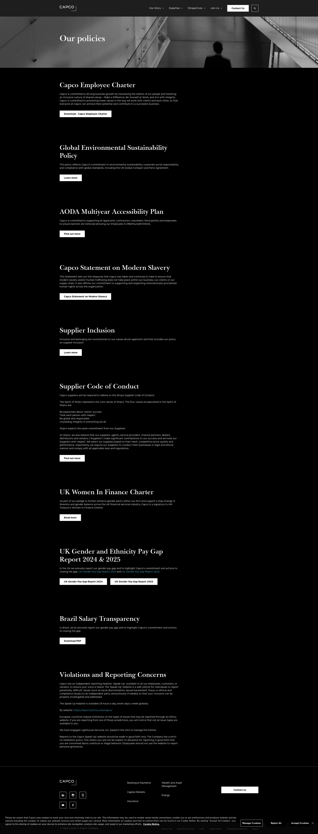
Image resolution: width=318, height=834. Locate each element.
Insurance (132, 801)
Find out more (72, 234)
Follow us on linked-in (63, 795)
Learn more (71, 178)
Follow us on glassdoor (83, 795)
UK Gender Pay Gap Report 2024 (83, 581)
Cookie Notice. (151, 824)
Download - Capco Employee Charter (85, 114)
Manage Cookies (251, 823)
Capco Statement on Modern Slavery (85, 296)
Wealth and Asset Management (172, 784)
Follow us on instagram (73, 795)
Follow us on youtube (63, 805)
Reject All (276, 823)
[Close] (312, 823)
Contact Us (238, 8)
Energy (166, 795)
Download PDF (72, 641)
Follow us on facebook (73, 805)
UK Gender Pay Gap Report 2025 (134, 581)
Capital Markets (136, 792)
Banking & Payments (139, 782)
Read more (70, 517)
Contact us (240, 790)
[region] (159, 823)
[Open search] (254, 8)
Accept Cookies (300, 823)
